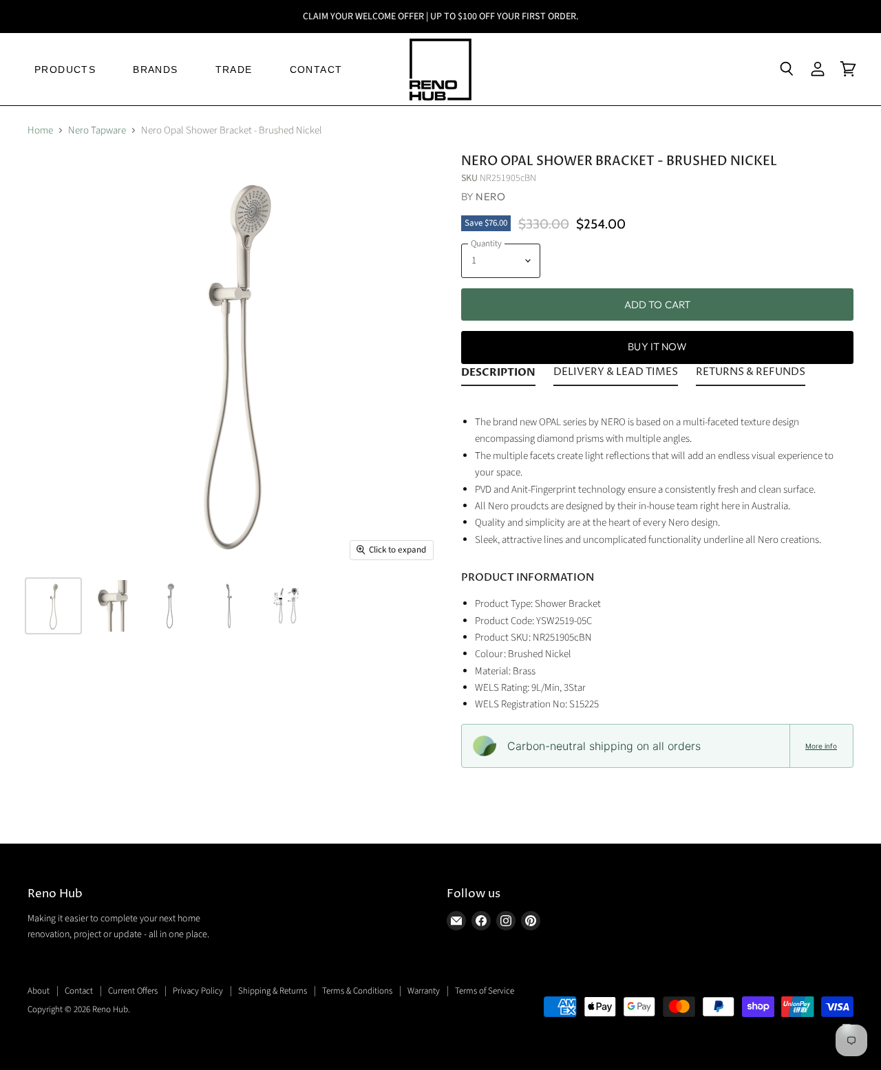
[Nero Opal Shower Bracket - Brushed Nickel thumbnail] (53, 606)
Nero (490, 196)
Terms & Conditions (357, 991)
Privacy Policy (198, 991)
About (39, 991)
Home (40, 130)
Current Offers (133, 991)
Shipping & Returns (272, 991)
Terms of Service (484, 991)
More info (821, 746)
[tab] (498, 375)
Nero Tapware (97, 130)
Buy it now (657, 346)
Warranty (423, 991)
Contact (79, 991)
